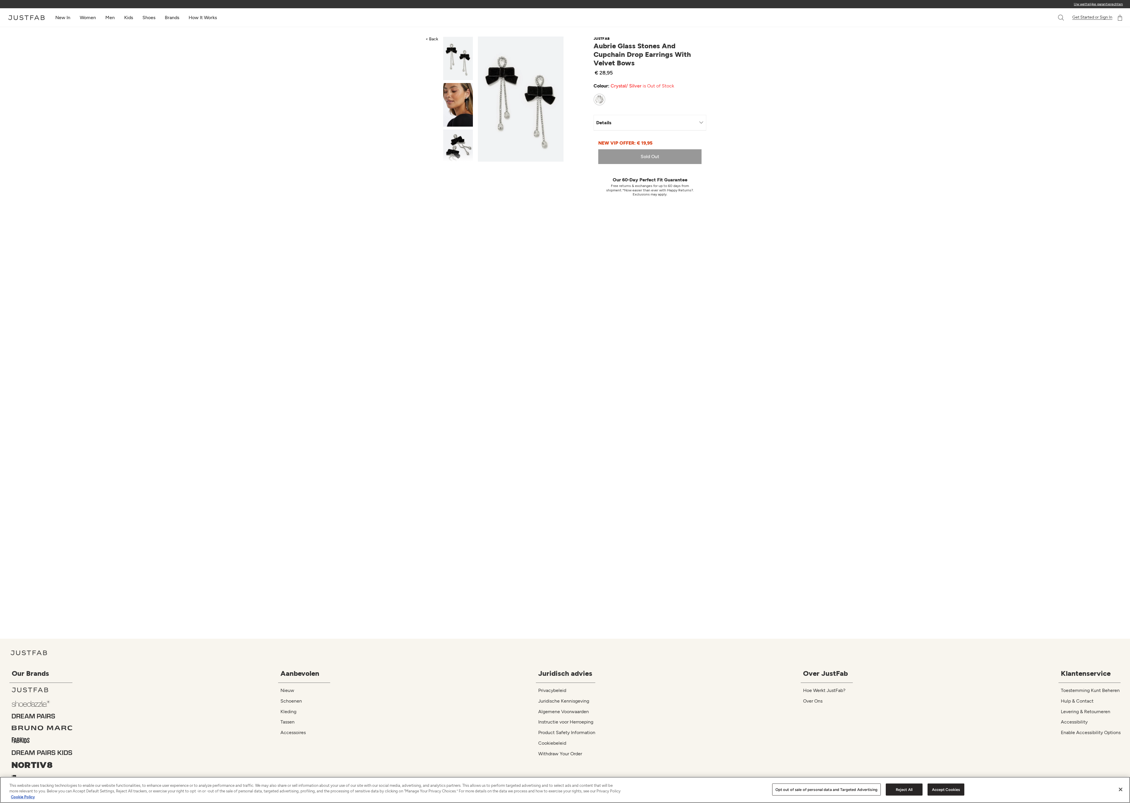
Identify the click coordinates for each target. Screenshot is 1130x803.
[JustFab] (42, 690)
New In (62, 17)
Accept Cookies (946, 789)
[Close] (1120, 789)
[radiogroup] (644, 99)
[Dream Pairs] (42, 716)
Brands (172, 17)
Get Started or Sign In (1092, 17)
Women (88, 17)
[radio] (599, 99)
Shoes (148, 17)
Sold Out (650, 156)
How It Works (203, 17)
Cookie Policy (23, 797)
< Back (432, 39)
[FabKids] (42, 740)
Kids (128, 17)
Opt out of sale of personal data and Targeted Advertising (826, 789)
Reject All (904, 789)
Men (110, 17)
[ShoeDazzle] (42, 703)
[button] (1061, 17)
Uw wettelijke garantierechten (1098, 4)
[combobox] (1055, 17)
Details (603, 122)
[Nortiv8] (42, 765)
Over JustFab (825, 673)
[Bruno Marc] (42, 728)
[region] (565, 790)
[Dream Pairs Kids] (42, 752)
